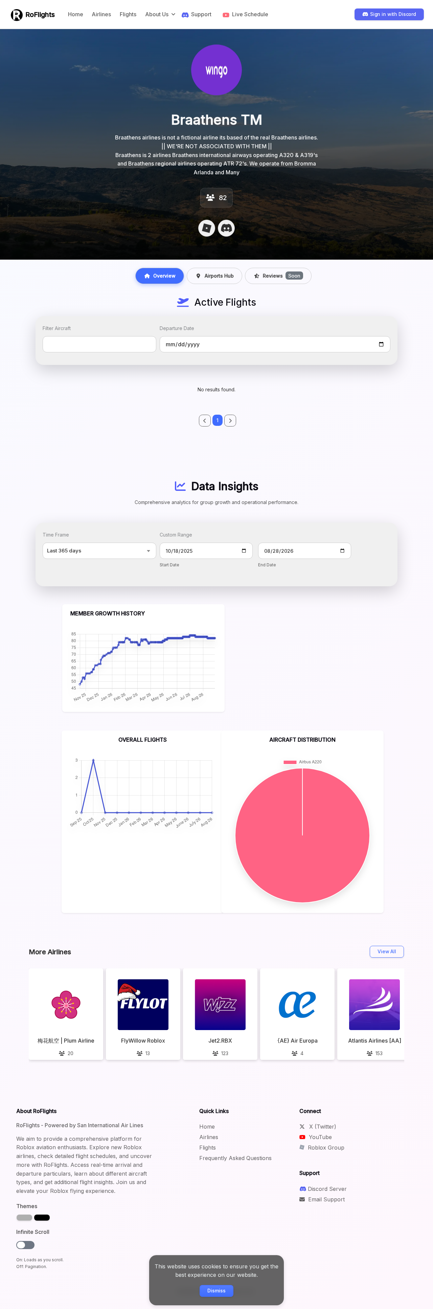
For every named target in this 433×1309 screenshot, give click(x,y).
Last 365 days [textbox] (64, 550)
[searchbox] (49, 344)
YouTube (319, 1137)
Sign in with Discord (393, 14)
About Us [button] (156, 14)
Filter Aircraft (57, 328)
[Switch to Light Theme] (24, 1218)
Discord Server (327, 1188)
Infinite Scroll (32, 1231)
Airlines (101, 14)
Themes (26, 1206)
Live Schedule (250, 14)
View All (387, 951)
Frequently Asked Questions (235, 1158)
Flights (128, 14)
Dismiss (216, 1290)
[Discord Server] (226, 228)
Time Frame (56, 535)
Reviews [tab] (281, 276)
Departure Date (177, 328)
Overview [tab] (164, 276)
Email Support (325, 1199)
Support (201, 14)
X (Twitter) (321, 1126)
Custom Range (176, 535)
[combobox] (99, 344)
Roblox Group (325, 1147)
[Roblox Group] (206, 228)
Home (75, 14)
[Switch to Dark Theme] (42, 1218)
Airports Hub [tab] (219, 276)
